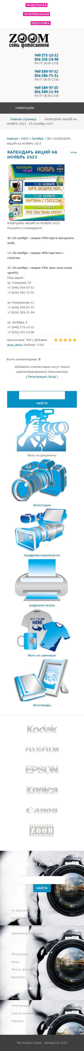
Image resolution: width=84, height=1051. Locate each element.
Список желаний (23, 1013)
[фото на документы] (42, 450)
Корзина (17, 1021)
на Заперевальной (25, 918)
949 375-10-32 (46, 55)
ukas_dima (14, 345)
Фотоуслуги (19, 954)
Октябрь (38, 138)
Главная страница (23, 119)
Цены (15, 962)
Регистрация (37, 377)
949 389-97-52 (46, 71)
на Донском (20, 910)
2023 (24, 138)
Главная (12, 138)
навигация (24, 108)
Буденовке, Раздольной (28, 926)
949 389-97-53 (46, 87)
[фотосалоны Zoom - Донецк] (29, 48)
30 (49, 138)
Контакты (18, 977)
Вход (52, 377)
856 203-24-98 (46, 59)
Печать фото (20, 969)
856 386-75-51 (46, 75)
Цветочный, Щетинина (27, 933)
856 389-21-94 (46, 92)
